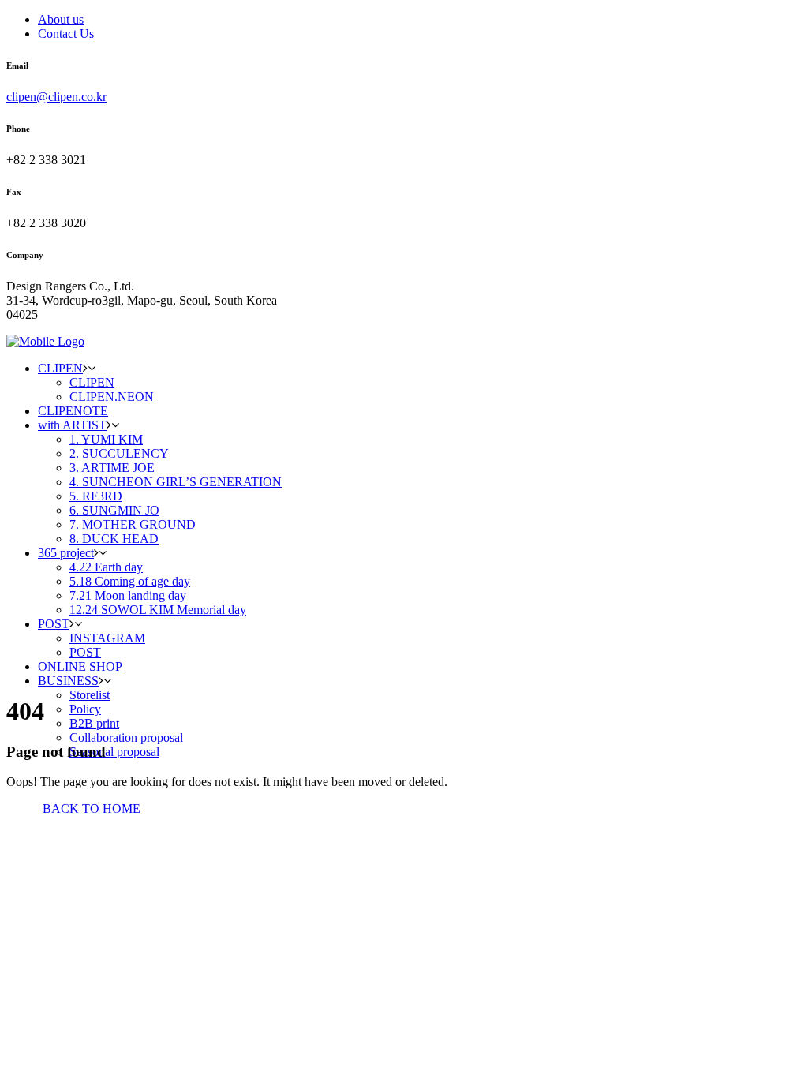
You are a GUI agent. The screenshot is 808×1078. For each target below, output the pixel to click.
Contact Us (66, 33)
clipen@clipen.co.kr (56, 96)
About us (61, 19)
